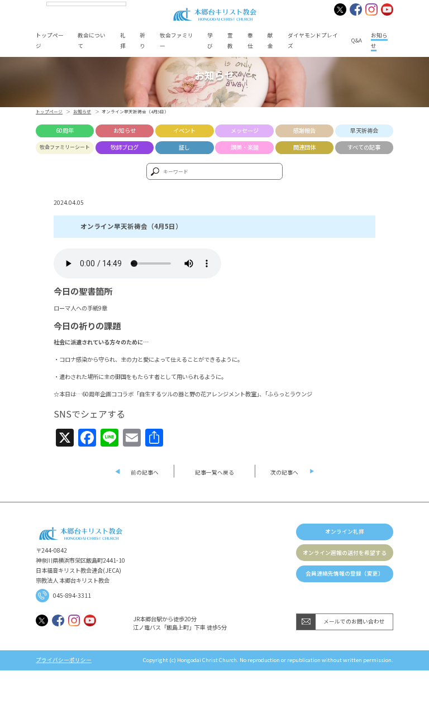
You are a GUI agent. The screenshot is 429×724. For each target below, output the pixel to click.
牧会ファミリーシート (65, 147)
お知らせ (82, 111)
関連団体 (304, 147)
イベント (184, 130)
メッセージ (245, 130)
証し (184, 147)
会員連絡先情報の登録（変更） (345, 573)
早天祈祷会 (364, 130)
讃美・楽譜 (245, 147)
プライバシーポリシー (64, 660)
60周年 (65, 130)
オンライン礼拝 (344, 531)
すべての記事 (363, 147)
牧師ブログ (125, 147)
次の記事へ (284, 472)
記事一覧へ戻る (214, 472)
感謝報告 (304, 130)
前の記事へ (145, 472)
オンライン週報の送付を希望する (345, 553)
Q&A (356, 40)
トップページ (49, 111)
